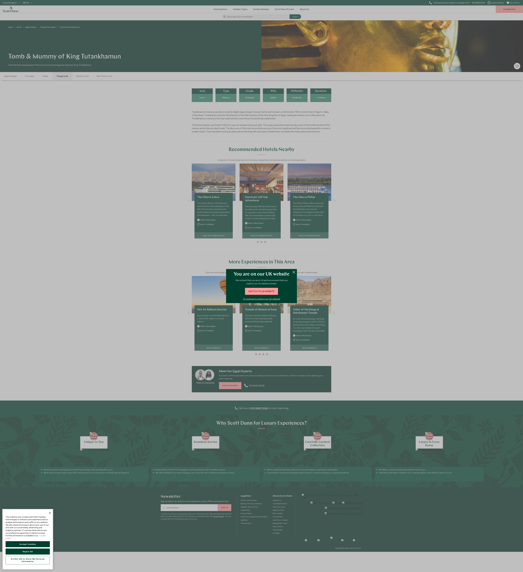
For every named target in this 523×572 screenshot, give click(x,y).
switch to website (261, 291)
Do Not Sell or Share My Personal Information (28, 560)
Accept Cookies (27, 544)
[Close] (50, 513)
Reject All (28, 551)
